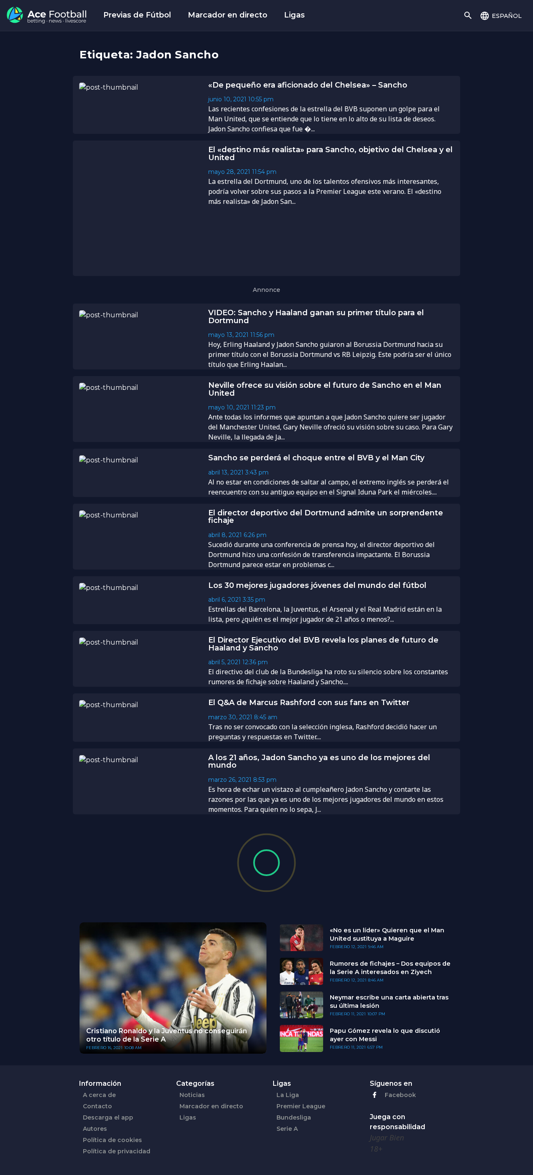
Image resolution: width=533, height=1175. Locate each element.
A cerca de (99, 1095)
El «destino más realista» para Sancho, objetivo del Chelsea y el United (330, 153)
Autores (95, 1128)
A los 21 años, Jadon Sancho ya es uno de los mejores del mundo (319, 761)
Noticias (192, 1095)
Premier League (300, 1106)
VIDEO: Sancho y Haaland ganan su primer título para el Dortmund (316, 316)
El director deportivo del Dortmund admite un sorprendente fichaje (325, 516)
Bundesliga (293, 1117)
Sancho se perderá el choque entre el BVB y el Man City (316, 457)
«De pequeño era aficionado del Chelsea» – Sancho (307, 85)
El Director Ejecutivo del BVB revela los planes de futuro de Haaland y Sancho (323, 644)
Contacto (97, 1106)
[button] (501, 15)
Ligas (294, 15)
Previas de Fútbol (137, 15)
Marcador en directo (227, 15)
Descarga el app (108, 1117)
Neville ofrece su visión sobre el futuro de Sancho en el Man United (324, 389)
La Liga (287, 1095)
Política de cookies (112, 1140)
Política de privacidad (116, 1151)
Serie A (287, 1128)
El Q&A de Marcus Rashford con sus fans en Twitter (308, 702)
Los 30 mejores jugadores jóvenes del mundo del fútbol (317, 585)
